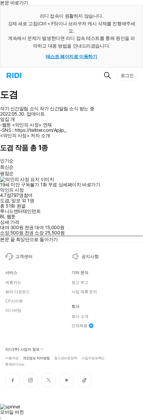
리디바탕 (13, 310)
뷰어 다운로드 (17, 292)
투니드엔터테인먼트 (20, 211)
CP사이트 (14, 301)
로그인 (127, 75)
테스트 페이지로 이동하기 (71, 56)
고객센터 (23, 256)
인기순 (7, 160)
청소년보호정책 (65, 357)
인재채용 (79, 325)
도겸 (4, 200)
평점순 (7, 173)
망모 (15, 200)
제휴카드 (13, 282)
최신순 (7, 167)
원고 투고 (80, 282)
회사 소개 (80, 316)
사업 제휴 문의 (84, 292)
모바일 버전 (12, 412)
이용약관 (12, 357)
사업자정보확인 (92, 357)
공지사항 (89, 256)
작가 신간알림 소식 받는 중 (67, 108)
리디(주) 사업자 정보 (22, 349)
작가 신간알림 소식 (19, 108)
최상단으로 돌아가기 (37, 239)
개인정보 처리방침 (36, 357)
